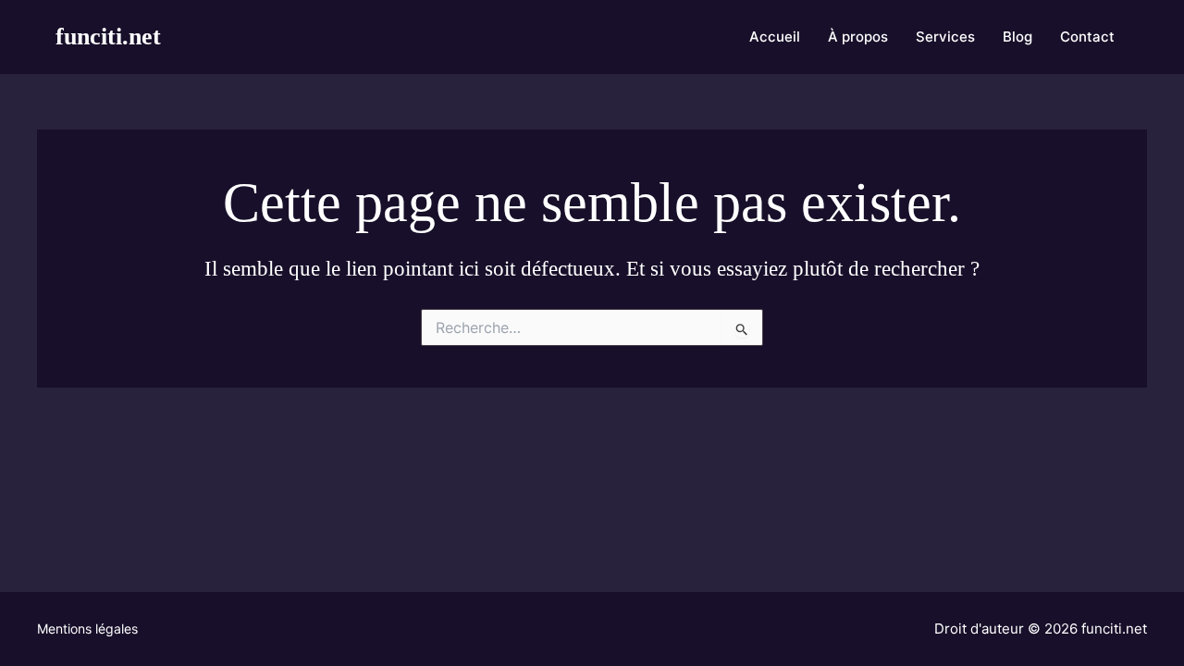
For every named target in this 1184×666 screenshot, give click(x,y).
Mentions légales (87, 628)
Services (945, 36)
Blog (1017, 36)
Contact (1087, 36)
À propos (858, 36)
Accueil (774, 36)
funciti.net (108, 36)
